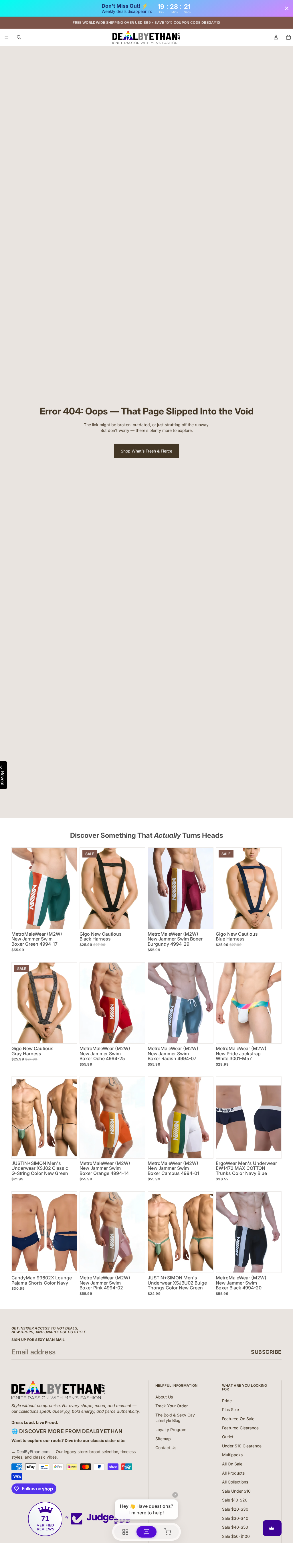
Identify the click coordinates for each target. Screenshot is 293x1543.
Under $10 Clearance (242, 1445)
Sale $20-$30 (235, 1509)
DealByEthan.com (33, 1451)
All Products (233, 1473)
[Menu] (6, 37)
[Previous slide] (86, 888)
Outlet (227, 1436)
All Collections (235, 1481)
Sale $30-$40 (235, 1518)
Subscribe (266, 1352)
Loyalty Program (170, 1429)
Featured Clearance (240, 1427)
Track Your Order (171, 1405)
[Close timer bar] (286, 8)
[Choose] (68, 920)
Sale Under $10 (236, 1491)
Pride (227, 1400)
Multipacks (232, 1454)
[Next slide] (138, 888)
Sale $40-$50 (235, 1527)
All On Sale (232, 1463)
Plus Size (230, 1409)
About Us (164, 1396)
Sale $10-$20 (235, 1499)
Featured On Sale (238, 1418)
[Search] (19, 37)
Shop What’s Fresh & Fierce (146, 451)
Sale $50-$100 (236, 1536)
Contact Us (165, 1447)
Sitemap (163, 1438)
